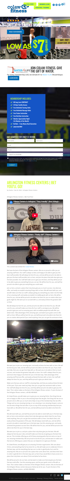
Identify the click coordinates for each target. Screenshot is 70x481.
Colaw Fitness (29, 267)
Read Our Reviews (15, 32)
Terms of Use (33, 160)
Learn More (13, 78)
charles (11, 190)
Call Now (30, 4)
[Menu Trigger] (64, 4)
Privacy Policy (26, 160)
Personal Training (42, 7)
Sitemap (39, 478)
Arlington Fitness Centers (30, 190)
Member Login (44, 4)
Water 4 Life (47, 75)
